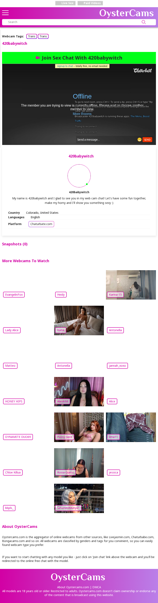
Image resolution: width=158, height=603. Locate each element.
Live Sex (67, 3)
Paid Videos (92, 3)
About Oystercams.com (73, 587)
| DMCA (95, 587)
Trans (31, 36)
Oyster (126, 12)
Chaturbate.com (41, 224)
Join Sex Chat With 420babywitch (82, 57)
